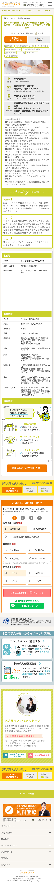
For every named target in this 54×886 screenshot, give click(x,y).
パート (15, 581)
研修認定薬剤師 (40, 529)
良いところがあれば (40, 558)
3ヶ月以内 (39, 550)
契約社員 (39, 573)
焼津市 (47, 10)
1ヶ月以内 (14, 550)
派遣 (39, 581)
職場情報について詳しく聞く (27, 468)
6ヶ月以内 (14, 558)
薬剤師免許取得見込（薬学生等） (27, 536)
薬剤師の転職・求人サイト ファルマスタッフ (17, 10)
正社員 (15, 573)
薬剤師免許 (15, 529)
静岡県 (39, 10)
